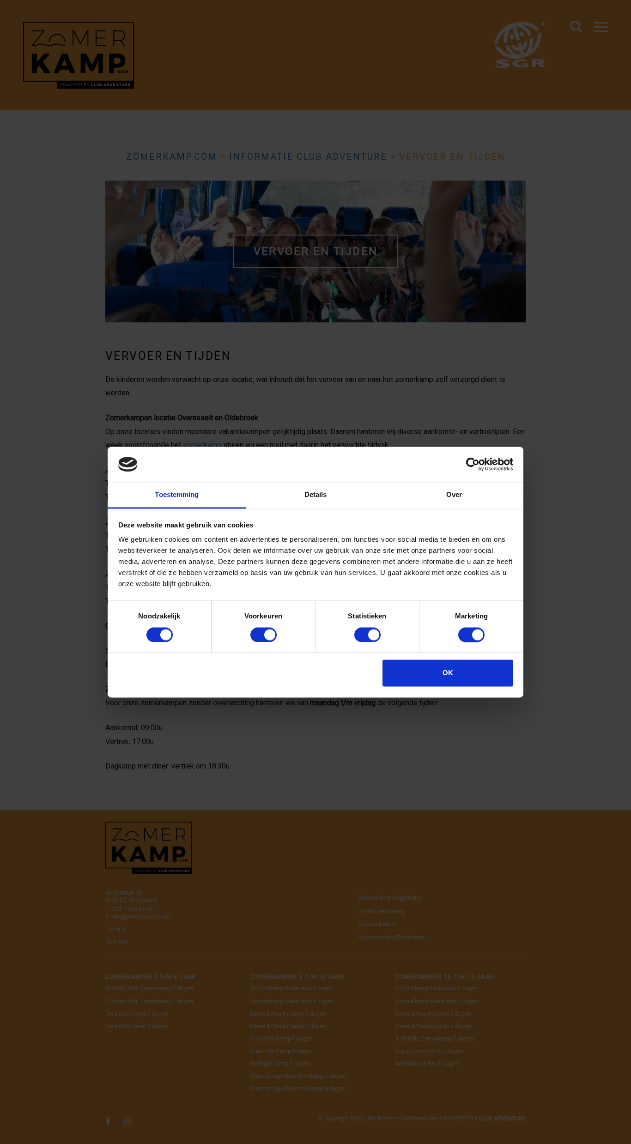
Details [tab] (315, 495)
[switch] (263, 634)
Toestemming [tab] (177, 495)
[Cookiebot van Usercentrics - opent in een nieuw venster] (472, 464)
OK (448, 673)
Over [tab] (454, 495)
